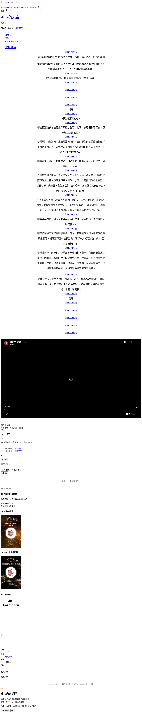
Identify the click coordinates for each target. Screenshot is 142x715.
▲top (3, 455)
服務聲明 (92, 684)
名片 (7, 38)
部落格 (8, 35)
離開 (12, 710)
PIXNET (54, 684)
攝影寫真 (19, 28)
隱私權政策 (83, 684)
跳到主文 (4, 23)
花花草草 (18, 451)
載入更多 (5, 459)
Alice (3, 430)
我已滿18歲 (5, 710)
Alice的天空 (10, 17)
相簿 (7, 33)
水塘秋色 (10, 47)
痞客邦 (13, 442)
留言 (18, 442)
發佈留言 (5, 473)
